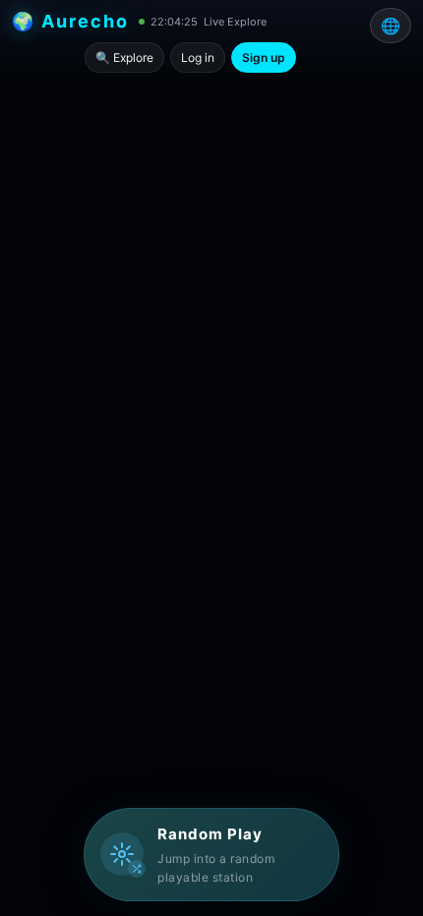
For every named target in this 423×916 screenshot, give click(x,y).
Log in (197, 57)
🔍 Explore (124, 57)
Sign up (263, 57)
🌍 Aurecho (70, 21)
